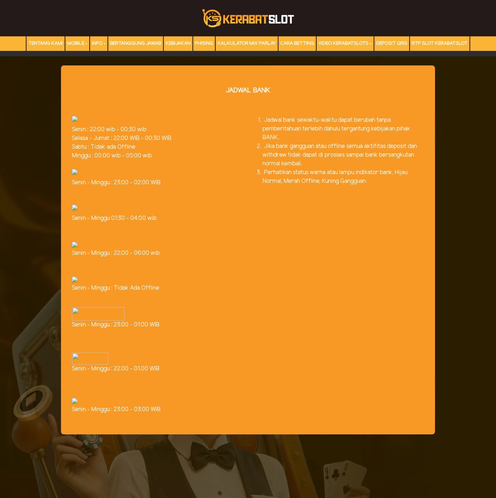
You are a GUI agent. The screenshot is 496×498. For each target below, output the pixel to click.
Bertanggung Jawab (135, 43)
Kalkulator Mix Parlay (246, 43)
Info (97, 43)
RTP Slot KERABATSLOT (440, 43)
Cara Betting (297, 43)
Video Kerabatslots (343, 43)
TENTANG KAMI (45, 43)
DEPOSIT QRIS (391, 43)
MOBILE (75, 43)
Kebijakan (178, 43)
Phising (204, 43)
